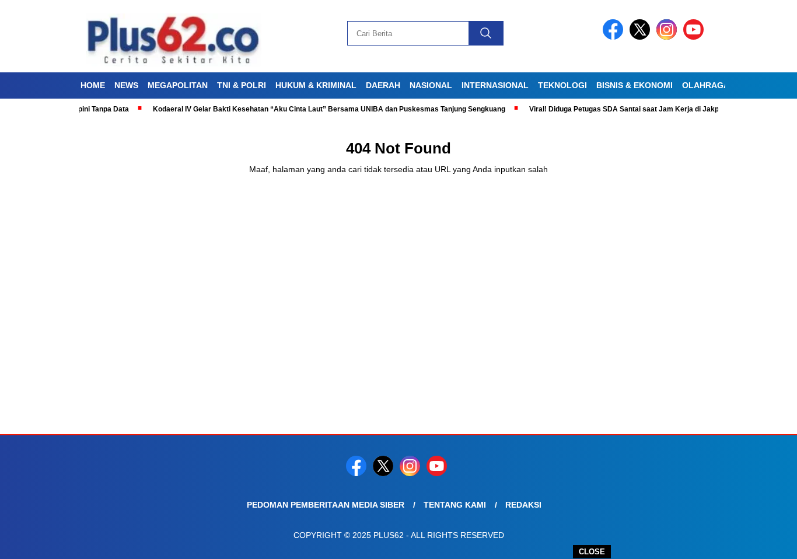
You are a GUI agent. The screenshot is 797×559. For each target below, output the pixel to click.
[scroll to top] (763, 541)
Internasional (495, 85)
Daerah (383, 85)
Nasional (431, 85)
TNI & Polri (241, 85)
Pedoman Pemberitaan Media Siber (325, 504)
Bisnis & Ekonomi (634, 85)
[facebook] (615, 37)
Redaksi (523, 504)
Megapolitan (178, 85)
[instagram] (668, 37)
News (126, 85)
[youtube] (695, 37)
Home (93, 85)
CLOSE (592, 551)
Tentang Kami (455, 504)
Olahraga (705, 85)
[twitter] (642, 37)
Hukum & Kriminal (315, 85)
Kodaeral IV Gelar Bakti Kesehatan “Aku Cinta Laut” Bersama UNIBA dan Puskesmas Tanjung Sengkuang (315, 109)
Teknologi (562, 85)
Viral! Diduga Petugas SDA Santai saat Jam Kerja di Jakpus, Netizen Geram (641, 109)
